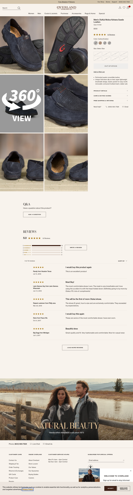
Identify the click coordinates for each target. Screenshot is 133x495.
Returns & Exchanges (16, 471)
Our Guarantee (34, 471)
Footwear (64, 13)
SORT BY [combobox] (121, 261)
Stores (108, 2)
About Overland (34, 460)
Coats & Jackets (50, 13)
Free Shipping (63, 2)
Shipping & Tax (14, 464)
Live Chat (36, 444)
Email (126, 107)
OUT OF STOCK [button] (111, 66)
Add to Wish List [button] (99, 72)
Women (31, 13)
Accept (110, 488)
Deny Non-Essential (124, 488)
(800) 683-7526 (124, 2)
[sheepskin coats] (66, 409)
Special (102, 13)
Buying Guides (33, 474)
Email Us (49, 444)
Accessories (76, 13)
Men (39, 13)
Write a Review (76, 247)
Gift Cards (12, 474)
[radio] (95, 43)
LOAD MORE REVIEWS (75, 347)
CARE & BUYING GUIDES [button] (102, 96)
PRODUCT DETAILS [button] (100, 91)
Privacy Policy (27, 489)
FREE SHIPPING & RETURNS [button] (104, 100)
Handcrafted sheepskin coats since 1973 (66, 432)
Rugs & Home (90, 13)
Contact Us (13, 460)
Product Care (13, 478)
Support (114, 2)
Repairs (11, 481)
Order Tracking (14, 467)
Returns (72, 2)
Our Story (101, 2)
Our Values (32, 467)
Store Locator (33, 464)
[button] (119, 7)
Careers (31, 478)
